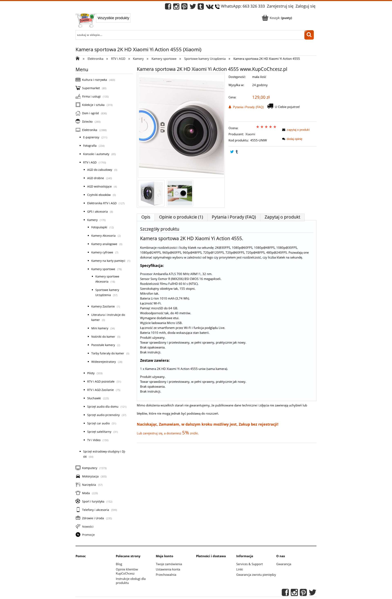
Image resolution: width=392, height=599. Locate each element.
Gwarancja (283, 564)
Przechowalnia (166, 574)
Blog (119, 564)
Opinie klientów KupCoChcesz (127, 571)
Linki (239, 569)
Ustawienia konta (168, 569)
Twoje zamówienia (169, 564)
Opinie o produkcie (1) (181, 217)
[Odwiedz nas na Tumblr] (201, 7)
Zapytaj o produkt (282, 217)
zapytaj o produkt (298, 129)
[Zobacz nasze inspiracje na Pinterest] (184, 7)
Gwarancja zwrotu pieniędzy (256, 574)
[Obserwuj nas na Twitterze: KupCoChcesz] (192, 7)
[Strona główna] (86, 20)
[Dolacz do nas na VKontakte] (210, 7)
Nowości (88, 526)
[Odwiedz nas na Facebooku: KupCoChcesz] (168, 7)
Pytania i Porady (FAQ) (247, 107)
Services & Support (249, 564)
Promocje (88, 535)
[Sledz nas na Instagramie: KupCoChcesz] (176, 7)
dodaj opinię (294, 139)
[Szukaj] (309, 35)
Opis (145, 217)
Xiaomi (250, 134)
